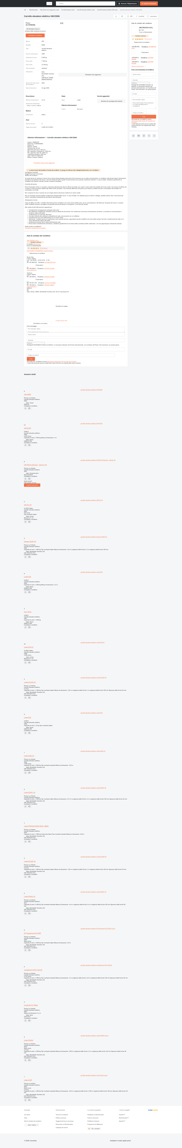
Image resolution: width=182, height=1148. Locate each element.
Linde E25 (27, 717)
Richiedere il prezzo (34, 29)
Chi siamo (27, 1114)
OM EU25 (27, 428)
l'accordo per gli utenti (69, 361)
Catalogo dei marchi (62, 1127)
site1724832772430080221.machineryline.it (40, 251)
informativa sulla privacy (54, 361)
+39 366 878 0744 (50, 262)
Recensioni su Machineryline (64, 1124)
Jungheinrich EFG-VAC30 (33, 970)
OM (43, 41)
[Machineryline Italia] (34, 3)
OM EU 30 (27, 505)
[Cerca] (58, 3)
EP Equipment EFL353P (32, 933)
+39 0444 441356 (49, 268)
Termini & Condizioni (62, 1114)
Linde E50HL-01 (29, 896)
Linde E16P (28, 1080)
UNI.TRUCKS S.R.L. (33, 240)
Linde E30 (27, 577)
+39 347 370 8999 (50, 283)
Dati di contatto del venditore (32, 1121)
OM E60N (27, 394)
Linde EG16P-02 (30, 682)
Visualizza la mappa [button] (62, 306)
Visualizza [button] (41, 262)
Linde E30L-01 (29, 756)
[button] (116, 16)
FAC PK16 (27, 612)
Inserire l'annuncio (32, 485)
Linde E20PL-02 (29, 792)
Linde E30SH (28, 1040)
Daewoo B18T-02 (30, 541)
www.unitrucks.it (31, 270)
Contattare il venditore (35, 35)
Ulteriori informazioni (137, 66)
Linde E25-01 (28, 647)
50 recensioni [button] (43, 248)
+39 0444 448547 (49, 285)
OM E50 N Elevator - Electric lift (35, 465)
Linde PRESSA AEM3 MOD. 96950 (36, 826)
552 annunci (37, 244)
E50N (43, 45)
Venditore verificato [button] (36, 242)
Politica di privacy (61, 1118)
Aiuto (25, 1118)
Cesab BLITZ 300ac (31, 1005)
